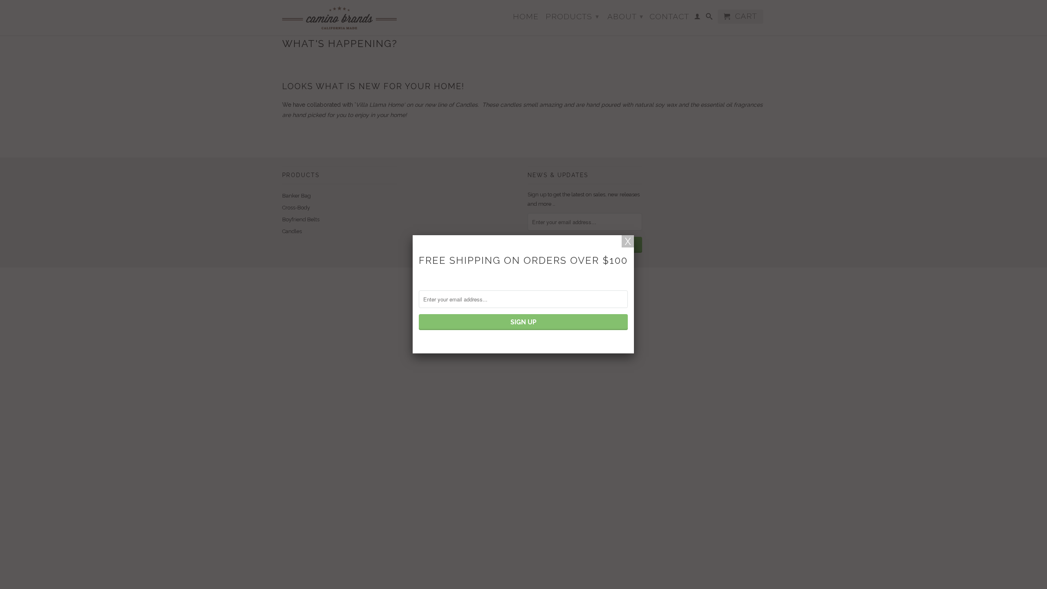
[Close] (628, 241)
